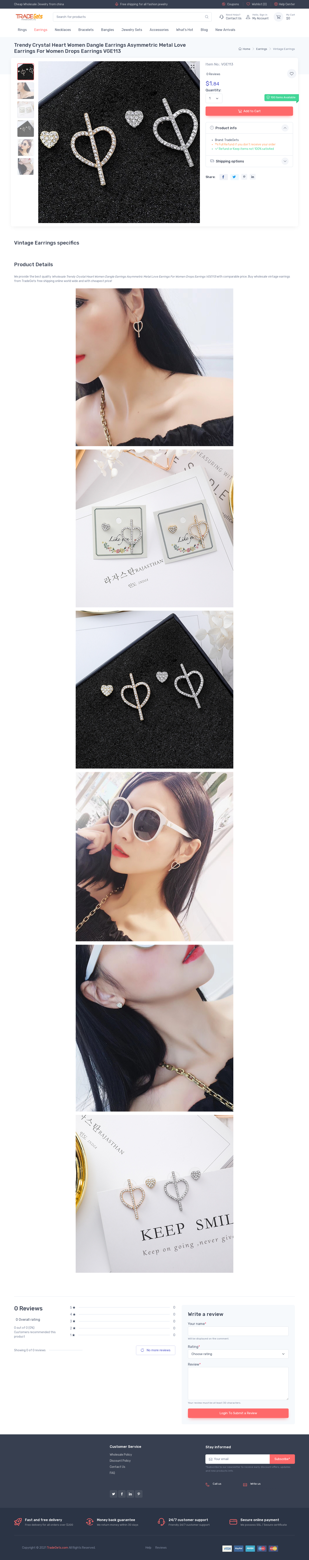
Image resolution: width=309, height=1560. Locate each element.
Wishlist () (259, 4)
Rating (194, 1347)
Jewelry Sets (131, 30)
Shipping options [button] (230, 161)
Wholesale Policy (121, 1454)
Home (246, 49)
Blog (204, 30)
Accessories (159, 30)
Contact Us (117, 1467)
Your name (197, 1324)
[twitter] (113, 1494)
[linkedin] (130, 1494)
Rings (22, 30)
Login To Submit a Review (238, 1413)
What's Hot (184, 30)
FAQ (112, 1473)
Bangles (107, 30)
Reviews (161, 1547)
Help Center (287, 4)
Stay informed (218, 1447)
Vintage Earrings (284, 49)
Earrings (40, 30)
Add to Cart (252, 111)
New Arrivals (225, 30)
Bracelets (86, 30)
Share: (210, 177)
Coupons (233, 4)
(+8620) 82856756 (226, 1488)
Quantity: (213, 90)
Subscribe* (282, 1459)
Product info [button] (226, 128)
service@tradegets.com (266, 1488)
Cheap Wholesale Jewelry (31, 4)
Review (194, 1364)
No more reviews (158, 1350)
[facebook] (122, 1494)
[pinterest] (139, 1494)
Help (148, 1547)
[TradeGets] (29, 17)
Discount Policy (120, 1461)
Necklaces (63, 30)
